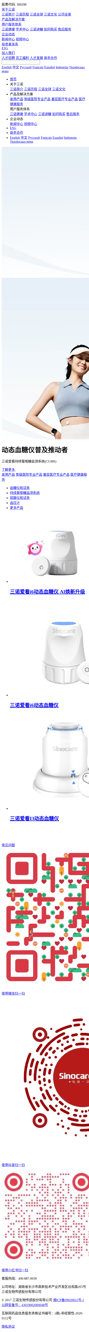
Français (37, 67)
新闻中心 (8, 39)
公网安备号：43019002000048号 (25, 1305)
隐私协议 (8, 1326)
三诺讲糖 (36, 29)
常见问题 (8, 845)
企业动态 (8, 34)
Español (49, 67)
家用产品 (16, 99)
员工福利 (22, 58)
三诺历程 (22, 14)
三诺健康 (8, 29)
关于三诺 (8, 9)
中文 (15, 67)
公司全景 (64, 14)
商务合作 (50, 58)
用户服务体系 (12, 24)
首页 (13, 79)
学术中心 (22, 29)
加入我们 (8, 53)
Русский (26, 67)
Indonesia (62, 67)
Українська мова (21, 141)
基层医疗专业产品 (64, 99)
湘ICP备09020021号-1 (68, 1300)
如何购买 (50, 29)
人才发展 (36, 58)
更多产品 (16, 508)
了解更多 (9, 469)
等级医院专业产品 (37, 99)
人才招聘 (8, 58)
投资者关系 (10, 44)
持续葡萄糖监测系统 (25, 493)
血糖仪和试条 (20, 488)
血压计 (15, 503)
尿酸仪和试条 (20, 498)
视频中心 (22, 39)
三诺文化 (50, 14)
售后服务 (64, 29)
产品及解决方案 (13, 19)
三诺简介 (8, 14)
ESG (5, 48)
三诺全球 (36, 14)
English (7, 67)
